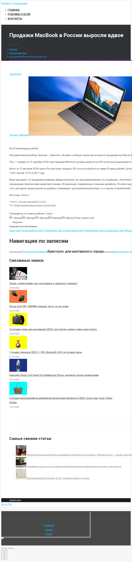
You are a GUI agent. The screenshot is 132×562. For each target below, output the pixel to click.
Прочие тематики (17, 53)
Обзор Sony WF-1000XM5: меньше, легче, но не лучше (39, 306)
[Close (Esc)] (2, 548)
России (52, 205)
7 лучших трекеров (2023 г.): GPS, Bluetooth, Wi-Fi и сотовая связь (45, 352)
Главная (13, 49)
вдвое (28, 205)
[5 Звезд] (67, 218)
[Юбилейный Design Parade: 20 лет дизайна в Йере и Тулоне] (21, 478)
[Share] (6, 548)
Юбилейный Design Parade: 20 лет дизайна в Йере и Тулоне (58, 478)
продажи (44, 205)
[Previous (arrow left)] (2, 555)
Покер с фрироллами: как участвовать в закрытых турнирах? (43, 283)
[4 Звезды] (55, 218)
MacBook (18, 205)
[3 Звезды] (41, 218)
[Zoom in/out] (12, 548)
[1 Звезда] (15, 218)
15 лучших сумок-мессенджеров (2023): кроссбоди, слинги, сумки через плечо (53, 329)
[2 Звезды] (28, 218)
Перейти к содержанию (14, 3)
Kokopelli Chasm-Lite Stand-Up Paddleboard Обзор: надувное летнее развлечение (54, 375)
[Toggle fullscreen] (9, 548)
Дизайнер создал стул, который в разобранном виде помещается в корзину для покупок (74, 466)
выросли (35, 205)
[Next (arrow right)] (6, 555)
